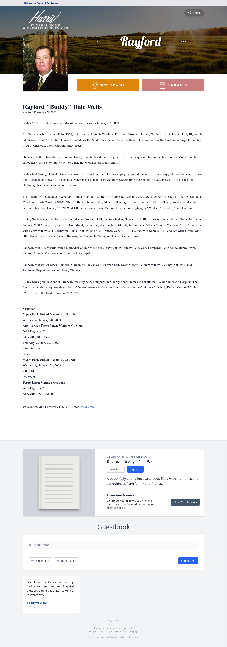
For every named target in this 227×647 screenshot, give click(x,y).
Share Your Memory (185, 502)
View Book (116, 469)
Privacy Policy (103, 631)
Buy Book (135, 469)
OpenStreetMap (117, 636)
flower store (86, 406)
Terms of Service (123, 631)
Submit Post (188, 560)
